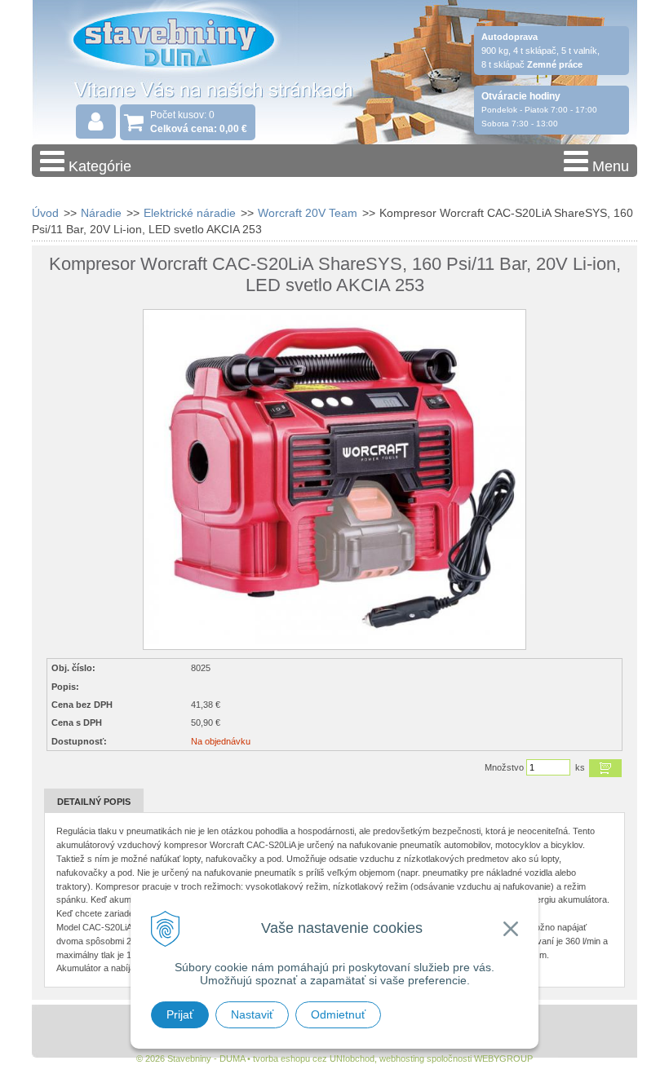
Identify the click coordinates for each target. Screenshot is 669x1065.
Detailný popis (94, 801)
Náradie (101, 212)
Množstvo (504, 767)
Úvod (45, 212)
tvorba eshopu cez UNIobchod (313, 1058)
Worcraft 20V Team (307, 212)
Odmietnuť (338, 1014)
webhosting (401, 1058)
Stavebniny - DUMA (173, 58)
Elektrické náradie (190, 212)
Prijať (179, 1014)
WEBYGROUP (503, 1058)
